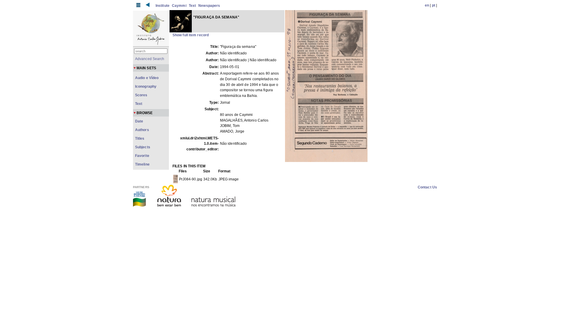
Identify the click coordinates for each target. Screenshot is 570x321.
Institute (163, 6)
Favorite (142, 156)
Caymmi (179, 6)
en (427, 5)
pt (433, 5)
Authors (142, 130)
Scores (141, 95)
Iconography (145, 86)
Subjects (142, 147)
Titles (140, 138)
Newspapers (209, 6)
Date (139, 121)
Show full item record (190, 35)
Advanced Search (149, 59)
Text (192, 6)
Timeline (142, 164)
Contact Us (427, 187)
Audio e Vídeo (147, 78)
